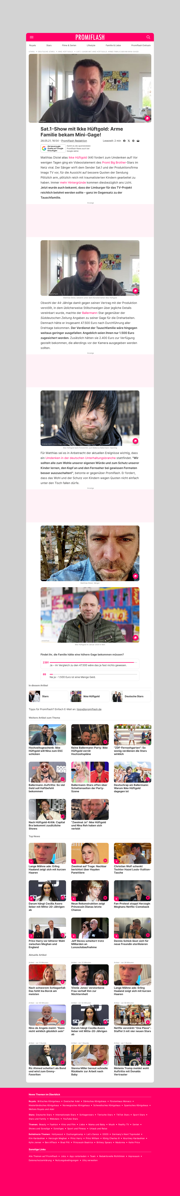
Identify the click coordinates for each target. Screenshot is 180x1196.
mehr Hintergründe (73, 182)
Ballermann (89, 313)
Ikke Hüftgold (78, 157)
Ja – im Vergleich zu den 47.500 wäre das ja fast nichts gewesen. (88, 665)
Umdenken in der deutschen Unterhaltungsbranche (80, 458)
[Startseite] (90, 37)
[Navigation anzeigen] (31, 37)
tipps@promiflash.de (89, 709)
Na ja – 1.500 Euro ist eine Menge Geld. (73, 677)
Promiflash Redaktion (74, 140)
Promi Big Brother (114, 162)
